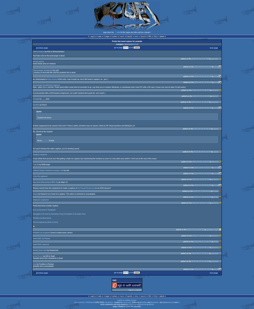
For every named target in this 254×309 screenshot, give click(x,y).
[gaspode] (220, 59)
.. (114, 32)
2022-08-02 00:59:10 (200, 247)
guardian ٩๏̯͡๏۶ (212, 230)
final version (52, 79)
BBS (149, 36)
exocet (215, 191)
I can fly (36, 165)
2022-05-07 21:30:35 (201, 96)
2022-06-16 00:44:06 (202, 174)
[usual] (220, 67)
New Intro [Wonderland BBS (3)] (45, 182)
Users (121, 36)
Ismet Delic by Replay (41, 239)
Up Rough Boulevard (86, 188)
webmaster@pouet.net (137, 304)
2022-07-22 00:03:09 (202, 197)
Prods (99, 36)
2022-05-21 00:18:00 (200, 102)
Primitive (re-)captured (42, 233)
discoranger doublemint (43, 70)
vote (118, 32)
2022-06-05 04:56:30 (202, 129)
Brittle (216, 197)
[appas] (220, 129)
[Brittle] (220, 197)
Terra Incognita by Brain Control (45, 222)
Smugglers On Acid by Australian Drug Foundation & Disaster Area (59, 214)
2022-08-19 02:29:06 (200, 261)
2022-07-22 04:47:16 (200, 203)
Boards (129, 36)
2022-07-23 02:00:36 (200, 236)
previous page (42, 48)
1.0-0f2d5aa (88, 302)
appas (215, 129)
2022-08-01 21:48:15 (202, 242)
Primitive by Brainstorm (42, 218)
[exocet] (220, 191)
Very (34, 264)
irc (179, 302)
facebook (154, 302)
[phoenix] (220, 90)
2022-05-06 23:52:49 (202, 76)
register (138, 290)
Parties (114, 36)
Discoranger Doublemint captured (46, 85)
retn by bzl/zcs (38, 62)
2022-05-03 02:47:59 (200, 59)
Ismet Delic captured (41, 244)
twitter (144, 302)
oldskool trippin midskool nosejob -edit (48, 170)
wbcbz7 (215, 96)
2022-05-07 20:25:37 (200, 90)
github (151, 304)
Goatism (36, 105)
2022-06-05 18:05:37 (200, 162)
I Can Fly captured (40, 176)
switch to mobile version (127, 300)
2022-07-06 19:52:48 (202, 185)
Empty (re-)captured (41, 200)
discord (171, 302)
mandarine (108, 302)
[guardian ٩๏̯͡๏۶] (220, 230)
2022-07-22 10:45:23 (195, 230)
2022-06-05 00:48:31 (202, 108)
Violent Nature (38, 52)
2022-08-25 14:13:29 (202, 269)
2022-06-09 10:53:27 (202, 168)
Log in (92, 36)
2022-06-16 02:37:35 (200, 179)
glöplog (135, 44)
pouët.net (78, 302)
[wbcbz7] (220, 96)
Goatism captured (40, 155)
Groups (106, 36)
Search (143, 36)
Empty (35, 194)
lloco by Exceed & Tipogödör (44, 210)
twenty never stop (40, 250)
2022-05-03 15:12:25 (202, 67)
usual (216, 67)
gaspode (214, 59)
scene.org (127, 302)
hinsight (36, 99)
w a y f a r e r (38, 256)
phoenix (215, 90)
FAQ (155, 36)
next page (214, 48)
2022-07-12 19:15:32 (201, 191)
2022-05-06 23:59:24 (202, 82)
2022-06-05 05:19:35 (202, 152)
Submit (161, 36)
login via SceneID (132, 286)
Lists (136, 36)
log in (131, 290)
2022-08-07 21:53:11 (200, 253)
